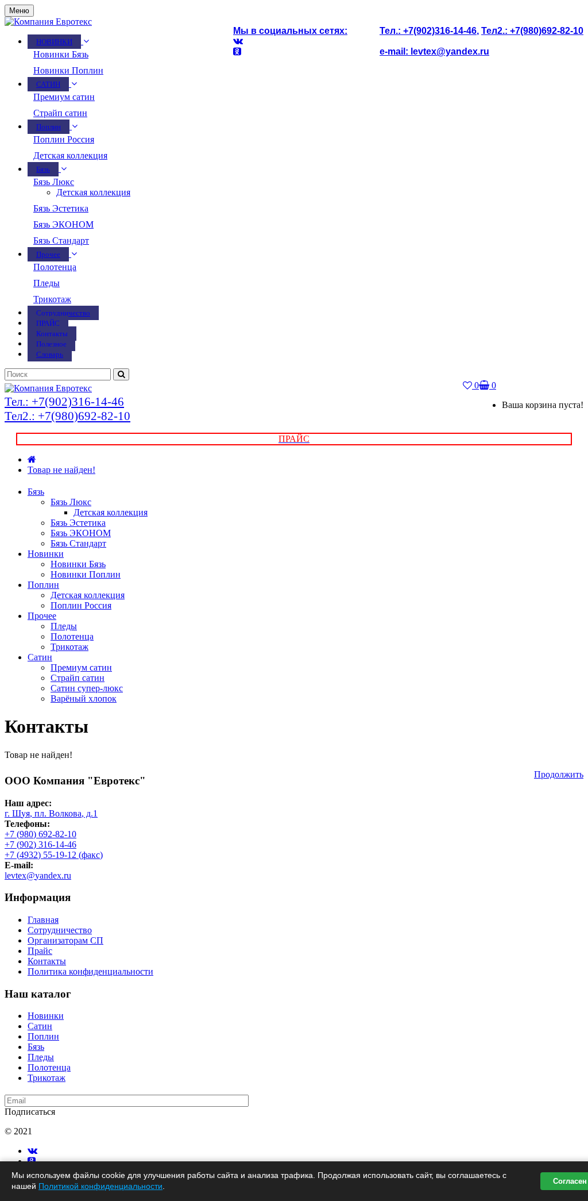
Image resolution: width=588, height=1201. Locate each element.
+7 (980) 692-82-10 (40, 834)
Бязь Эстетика (60, 208)
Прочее (42, 616)
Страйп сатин (60, 113)
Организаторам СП (65, 940)
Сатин (40, 657)
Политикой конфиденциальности (100, 1186)
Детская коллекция (70, 155)
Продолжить (558, 774)
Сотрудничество (60, 930)
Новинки (46, 554)
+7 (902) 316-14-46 (40, 844)
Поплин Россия (63, 139)
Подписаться (30, 1112)
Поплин (43, 585)
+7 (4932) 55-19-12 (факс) (54, 855)
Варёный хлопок (84, 698)
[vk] (32, 1151)
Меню (19, 10)
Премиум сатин (64, 97)
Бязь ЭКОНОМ (63, 224)
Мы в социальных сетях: (290, 31)
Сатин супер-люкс (87, 688)
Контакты (47, 961)
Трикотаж (52, 299)
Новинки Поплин (68, 70)
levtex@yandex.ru (38, 875)
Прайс (40, 951)
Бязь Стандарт (61, 240)
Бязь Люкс (53, 182)
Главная (43, 920)
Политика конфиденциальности (90, 971)
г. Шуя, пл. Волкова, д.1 (51, 813)
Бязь (36, 491)
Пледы (46, 283)
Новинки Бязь (60, 54)
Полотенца (54, 267)
